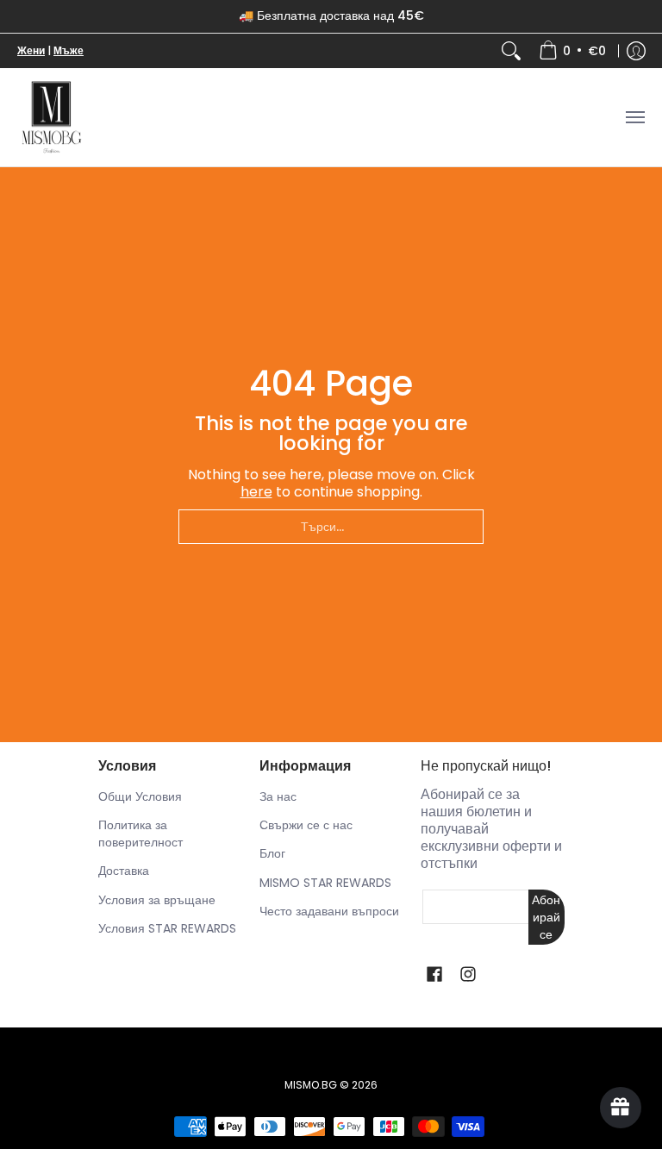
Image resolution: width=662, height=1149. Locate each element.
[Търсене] (511, 51)
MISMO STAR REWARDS (325, 882)
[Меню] (634, 117)
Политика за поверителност (140, 833)
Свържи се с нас (306, 825)
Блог (272, 853)
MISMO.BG (310, 1084)
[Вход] (636, 51)
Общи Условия (140, 796)
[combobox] (331, 526)
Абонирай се (546, 917)
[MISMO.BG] (51, 117)
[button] (434, 974)
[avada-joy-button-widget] (620, 1107)
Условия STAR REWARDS (167, 928)
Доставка (123, 870)
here (256, 492)
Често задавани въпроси (329, 911)
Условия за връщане (156, 900)
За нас (278, 796)
